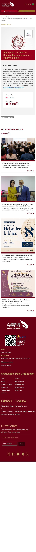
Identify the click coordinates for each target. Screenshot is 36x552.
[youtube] (22, 454)
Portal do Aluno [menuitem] (5, 390)
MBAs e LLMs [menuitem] (19, 384)
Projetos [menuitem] (17, 414)
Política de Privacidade (7, 362)
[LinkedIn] (13, 103)
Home (2, 17)
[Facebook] (7, 103)
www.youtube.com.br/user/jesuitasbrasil (13, 87)
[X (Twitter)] (10, 103)
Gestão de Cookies (6, 365)
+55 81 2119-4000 (6, 352)
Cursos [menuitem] (3, 378)
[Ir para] (18, 324)
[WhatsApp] (16, 103)
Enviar (21, 443)
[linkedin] (18, 454)
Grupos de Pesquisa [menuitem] (21, 406)
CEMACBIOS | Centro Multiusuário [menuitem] (25, 412)
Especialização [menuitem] (19, 381)
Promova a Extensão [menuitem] (7, 412)
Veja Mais (4, 133)
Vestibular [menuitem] (4, 393)
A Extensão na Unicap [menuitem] (7, 406)
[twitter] (27, 454)
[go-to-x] (12, 4)
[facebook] (13, 454)
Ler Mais (29, 170)
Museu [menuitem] (17, 409)
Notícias (8, 17)
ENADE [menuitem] (3, 381)
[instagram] (8, 454)
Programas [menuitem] (18, 390)
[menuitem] (9, 11)
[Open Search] (26, 4)
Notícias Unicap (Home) (7, 117)
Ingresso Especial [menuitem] (6, 384)
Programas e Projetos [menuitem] (7, 414)
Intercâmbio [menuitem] (4, 387)
